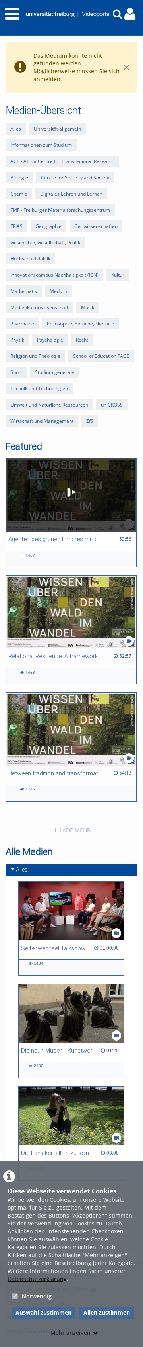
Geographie (48, 226)
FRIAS (16, 226)
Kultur (117, 275)
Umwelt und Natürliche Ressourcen (49, 404)
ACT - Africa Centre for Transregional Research (62, 161)
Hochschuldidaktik (30, 258)
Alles (15, 128)
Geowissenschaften (96, 226)
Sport (16, 372)
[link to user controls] (130, 14)
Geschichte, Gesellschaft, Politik (45, 242)
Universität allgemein (57, 128)
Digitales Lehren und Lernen (71, 193)
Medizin (58, 291)
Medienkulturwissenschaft (39, 307)
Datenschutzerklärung (37, 1278)
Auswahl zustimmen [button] (43, 1312)
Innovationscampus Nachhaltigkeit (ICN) (54, 275)
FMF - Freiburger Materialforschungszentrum (60, 210)
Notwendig (37, 1296)
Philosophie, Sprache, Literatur (80, 323)
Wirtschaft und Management (41, 421)
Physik (17, 339)
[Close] (126, 67)
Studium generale (54, 372)
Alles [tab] (22, 869)
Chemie (18, 193)
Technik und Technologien (39, 388)
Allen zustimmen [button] (106, 1312)
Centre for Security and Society (75, 177)
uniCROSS (112, 404)
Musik (87, 307)
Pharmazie (22, 323)
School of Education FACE (101, 356)
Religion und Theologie (35, 356)
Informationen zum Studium (41, 145)
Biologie (19, 177)
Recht (82, 339)
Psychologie (50, 339)
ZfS (89, 421)
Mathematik (23, 291)
